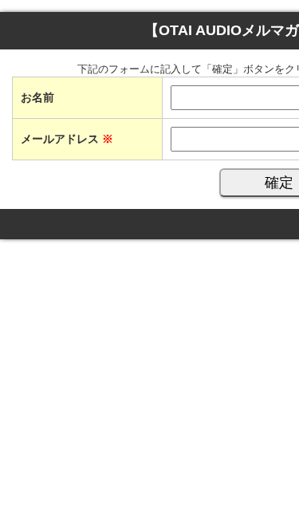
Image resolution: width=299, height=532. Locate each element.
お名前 (37, 97)
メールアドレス (67, 138)
